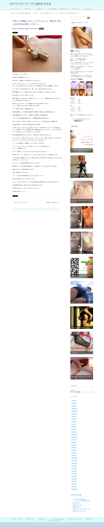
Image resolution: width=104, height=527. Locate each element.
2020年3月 (74, 403)
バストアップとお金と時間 (83, 500)
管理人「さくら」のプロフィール (81, 508)
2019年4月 (74, 424)
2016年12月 (74, 489)
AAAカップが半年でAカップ (78, 252)
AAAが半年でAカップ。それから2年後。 (81, 227)
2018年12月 (74, 432)
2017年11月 (74, 460)
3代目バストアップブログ (21, 202)
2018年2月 (74, 452)
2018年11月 (74, 434)
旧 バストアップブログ (88, 8)
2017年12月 (74, 458)
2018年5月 (74, 445)
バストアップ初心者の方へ (52, 8)
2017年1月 (74, 486)
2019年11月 (74, 411)
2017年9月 (74, 465)
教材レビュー (39, 8)
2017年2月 (74, 484)
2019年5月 (74, 421)
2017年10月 (74, 463)
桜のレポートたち (76, 8)
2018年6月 (74, 442)
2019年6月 (74, 419)
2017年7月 (74, 471)
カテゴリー (73, 390)
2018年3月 (74, 450)
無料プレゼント (28, 8)
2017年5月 (74, 476)
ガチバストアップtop (16, 8)
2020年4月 (74, 400)
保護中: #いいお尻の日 (76, 302)
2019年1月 (74, 429)
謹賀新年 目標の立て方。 (53, 202)
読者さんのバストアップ (64, 8)
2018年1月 (74, 455)
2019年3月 (74, 426)
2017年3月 (74, 481)
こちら (86, 114)
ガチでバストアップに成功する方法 (30, 3)
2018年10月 (74, 437)
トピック (41, 28)
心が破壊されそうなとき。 (78, 352)
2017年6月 (74, 473)
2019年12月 (74, 408)
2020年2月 (74, 406)
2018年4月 (74, 447)
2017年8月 (74, 468)
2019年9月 (74, 413)
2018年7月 (74, 439)
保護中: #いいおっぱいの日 (78, 327)
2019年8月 (74, 416)
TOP (20, 13)
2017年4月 (74, 478)
